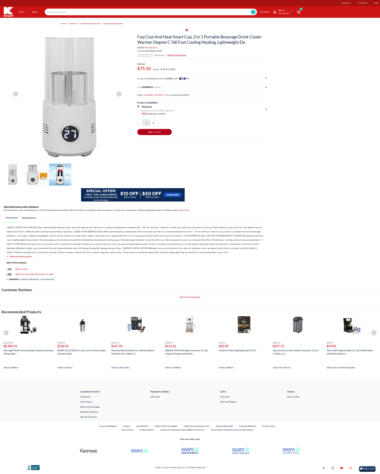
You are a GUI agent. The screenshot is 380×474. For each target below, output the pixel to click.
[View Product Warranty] (9, 269)
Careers (126, 426)
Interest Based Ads (224, 426)
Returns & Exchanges (90, 407)
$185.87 (169, 342)
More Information (16, 262)
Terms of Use (127, 429)
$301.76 (276, 342)
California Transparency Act (197, 426)
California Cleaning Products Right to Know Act (182, 429)
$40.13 (222, 342)
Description (12, 217)
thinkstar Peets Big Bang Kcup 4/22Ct (237, 350)
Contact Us (85, 396)
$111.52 (170, 346)
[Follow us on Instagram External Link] (350, 468)
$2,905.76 (10, 346)
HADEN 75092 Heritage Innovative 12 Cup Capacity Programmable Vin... (186, 352)
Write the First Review (176, 55)
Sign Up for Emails (88, 417)
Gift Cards (155, 396)
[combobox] (151, 12)
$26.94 (223, 346)
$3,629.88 (8, 342)
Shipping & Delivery (89, 412)
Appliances (73, 23)
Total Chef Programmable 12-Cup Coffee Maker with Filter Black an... (350, 352)
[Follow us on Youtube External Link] (342, 468)
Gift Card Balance (228, 401)
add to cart (154, 132)
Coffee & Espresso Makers (113, 23)
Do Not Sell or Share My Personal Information (232, 429)
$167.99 (116, 346)
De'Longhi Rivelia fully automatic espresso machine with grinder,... (28, 352)
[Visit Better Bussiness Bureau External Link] (33, 467)
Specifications (29, 217)
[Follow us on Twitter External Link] (333, 468)
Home (63, 23)
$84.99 (330, 342)
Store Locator (293, 396)
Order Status (86, 401)
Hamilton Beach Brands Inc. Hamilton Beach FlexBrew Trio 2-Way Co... (132, 352)
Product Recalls (146, 429)
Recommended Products (21, 312)
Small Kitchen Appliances (90, 23)
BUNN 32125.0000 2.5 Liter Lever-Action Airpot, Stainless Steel (81, 352)
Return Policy (21, 269)
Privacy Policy (268, 426)
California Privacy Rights (165, 426)
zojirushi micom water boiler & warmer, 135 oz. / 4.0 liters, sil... (296, 352)
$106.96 (63, 346)
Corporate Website (108, 426)
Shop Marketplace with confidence (21, 207)
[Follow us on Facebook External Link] (324, 468)
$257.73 (278, 346)
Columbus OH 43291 (154, 95)
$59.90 (331, 346)
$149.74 (61, 342)
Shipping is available (154, 113)
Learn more (184, 210)
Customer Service (90, 391)
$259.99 (115, 342)
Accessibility (142, 426)
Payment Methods (247, 426)
